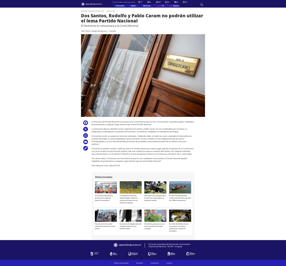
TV (163, 5)
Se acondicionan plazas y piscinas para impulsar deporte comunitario (104, 198)
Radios (176, 5)
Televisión (120, 5)
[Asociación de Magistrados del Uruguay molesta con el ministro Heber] (131, 215)
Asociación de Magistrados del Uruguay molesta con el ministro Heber (130, 226)
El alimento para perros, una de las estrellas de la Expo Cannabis (154, 226)
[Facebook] (85, 123)
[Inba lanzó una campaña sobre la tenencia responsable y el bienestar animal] (155, 187)
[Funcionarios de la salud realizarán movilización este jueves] (106, 215)
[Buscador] (201, 4)
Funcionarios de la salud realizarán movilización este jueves (105, 226)
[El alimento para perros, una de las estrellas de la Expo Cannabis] (155, 215)
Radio (133, 5)
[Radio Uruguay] (158, 2)
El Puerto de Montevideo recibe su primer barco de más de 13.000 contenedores (180, 198)
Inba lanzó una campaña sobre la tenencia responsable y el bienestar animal (155, 198)
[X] (85, 130)
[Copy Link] (85, 149)
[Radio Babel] (176, 2)
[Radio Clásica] (167, 2)
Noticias (146, 5)
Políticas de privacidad (121, 263)
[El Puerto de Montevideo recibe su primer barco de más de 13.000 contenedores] (180, 187)
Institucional (155, 263)
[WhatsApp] (85, 136)
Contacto (169, 263)
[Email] (85, 143)
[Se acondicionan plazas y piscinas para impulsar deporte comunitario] (106, 187)
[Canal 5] (140, 2)
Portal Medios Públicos (92, 11)
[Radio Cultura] (185, 2)
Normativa (139, 263)
